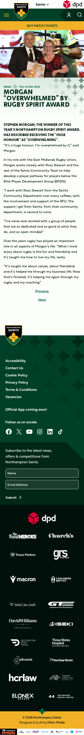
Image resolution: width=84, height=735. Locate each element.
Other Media (56, 722)
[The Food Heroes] (23, 536)
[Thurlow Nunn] (61, 660)
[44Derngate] (61, 696)
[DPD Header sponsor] (72, 4)
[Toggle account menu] (69, 15)
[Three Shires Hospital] (61, 642)
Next (42, 299)
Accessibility (15, 360)
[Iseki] (61, 623)
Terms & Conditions (21, 389)
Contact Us (14, 368)
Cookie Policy (16, 375)
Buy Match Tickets (42, 25)
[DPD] (42, 518)
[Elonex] (23, 696)
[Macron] (23, 579)
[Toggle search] (79, 15)
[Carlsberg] (61, 580)
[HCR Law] (23, 677)
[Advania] (23, 660)
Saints (40, 4)
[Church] (61, 535)
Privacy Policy (16, 382)
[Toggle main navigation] (5, 15)
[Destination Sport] (23, 642)
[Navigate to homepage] (21, 11)
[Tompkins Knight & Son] (61, 677)
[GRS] (61, 554)
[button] (40, 4)
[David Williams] (23, 624)
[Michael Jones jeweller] (23, 605)
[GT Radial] (61, 605)
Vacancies (13, 397)
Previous (42, 291)
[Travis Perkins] (23, 554)
